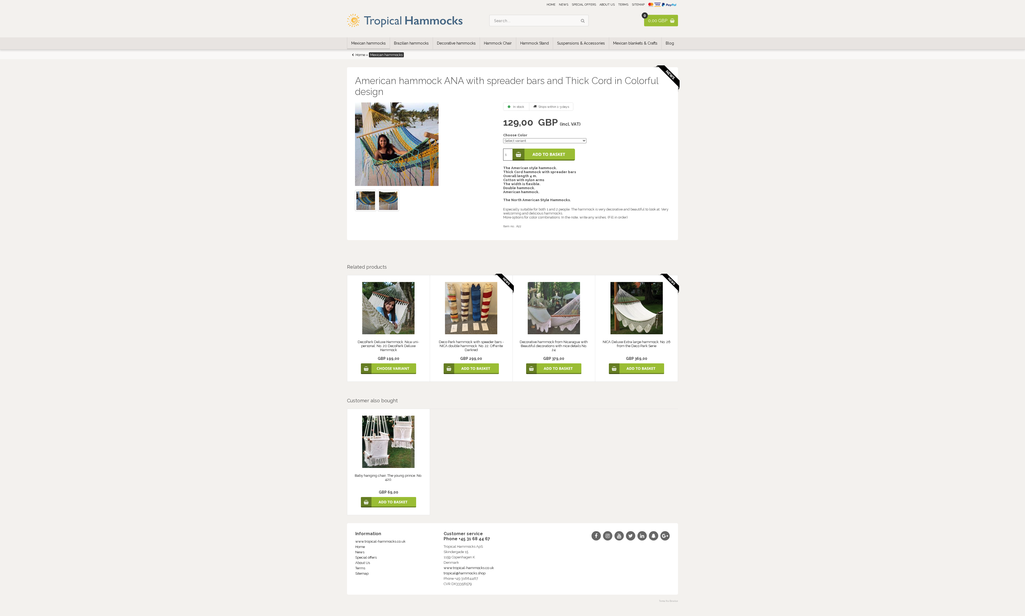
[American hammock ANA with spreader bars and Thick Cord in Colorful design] (424, 144)
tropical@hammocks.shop (465, 573)
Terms (623, 4)
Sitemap (638, 4)
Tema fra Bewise (668, 601)
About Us (607, 4)
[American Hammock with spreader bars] (366, 201)
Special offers (584, 4)
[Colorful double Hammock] (389, 201)
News (563, 4)
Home (551, 4)
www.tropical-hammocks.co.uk (380, 541)
